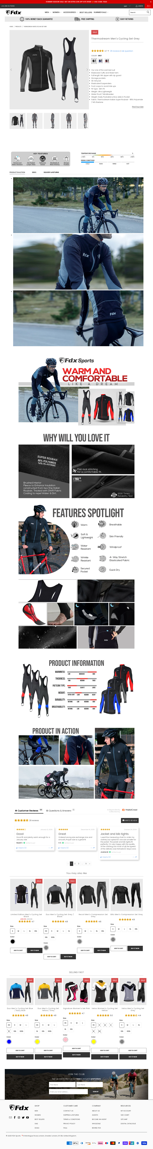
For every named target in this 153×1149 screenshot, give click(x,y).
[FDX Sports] (13, 12)
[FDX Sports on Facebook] (14, 1117)
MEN (36, 1111)
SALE (36, 1123)
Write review (130, 820)
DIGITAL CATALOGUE (128, 1123)
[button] (48, 12)
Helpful (21, 848)
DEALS (37, 1128)
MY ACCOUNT (126, 1111)
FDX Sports (16, 1136)
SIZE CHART (125, 1115)
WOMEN (38, 1115)
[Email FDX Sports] (10, 1117)
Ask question (127, 51)
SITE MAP (124, 1119)
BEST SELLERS (39, 1119)
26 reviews (115, 51)
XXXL (53, 937)
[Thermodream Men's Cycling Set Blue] (100, 61)
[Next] (87, 69)
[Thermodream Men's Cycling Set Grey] (94, 61)
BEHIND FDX (96, 1128)
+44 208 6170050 (8, 6)
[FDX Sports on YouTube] (27, 1117)
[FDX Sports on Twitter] (23, 1117)
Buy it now (131, 144)
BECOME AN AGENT (99, 1119)
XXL (117, 116)
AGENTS (95, 1115)
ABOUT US (96, 1111)
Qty (92, 132)
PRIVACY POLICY (69, 1123)
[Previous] (11, 69)
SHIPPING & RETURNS (71, 1115)
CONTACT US (68, 1111)
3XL (123, 116)
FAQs (65, 1128)
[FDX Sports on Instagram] (19, 1117)
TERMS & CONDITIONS (71, 1119)
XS (46, 931)
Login (140, 6)
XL (111, 116)
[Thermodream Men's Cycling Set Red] (107, 61)
